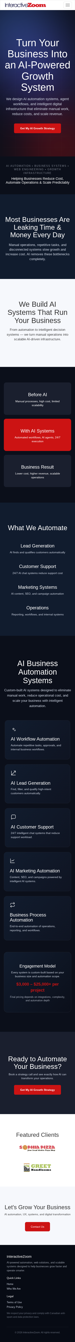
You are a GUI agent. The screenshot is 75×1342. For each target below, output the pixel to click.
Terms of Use (14, 1302)
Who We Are (14, 1288)
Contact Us (37, 1226)
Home (10, 1284)
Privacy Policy (15, 1307)
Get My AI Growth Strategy (37, 128)
